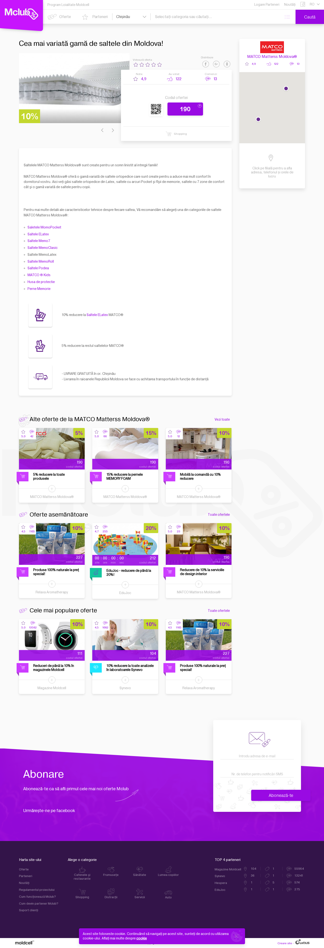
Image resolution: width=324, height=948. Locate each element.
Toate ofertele (219, 515)
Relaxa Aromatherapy (52, 592)
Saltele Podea (38, 268)
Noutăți (24, 883)
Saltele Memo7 (39, 241)
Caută (309, 17)
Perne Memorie (39, 289)
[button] (286, 89)
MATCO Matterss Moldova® (272, 56)
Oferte (24, 869)
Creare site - (286, 943)
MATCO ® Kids (39, 275)
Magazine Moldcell (51, 688)
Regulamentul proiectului (37, 890)
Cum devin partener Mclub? (38, 904)
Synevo (125, 688)
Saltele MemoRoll (41, 262)
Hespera (221, 883)
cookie (141, 938)
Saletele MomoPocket (44, 227)
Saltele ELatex (38, 234)
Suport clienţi (28, 910)
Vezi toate (222, 420)
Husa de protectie (41, 282)
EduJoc (125, 593)
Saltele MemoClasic (43, 248)
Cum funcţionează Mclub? (37, 897)
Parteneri (25, 876)
